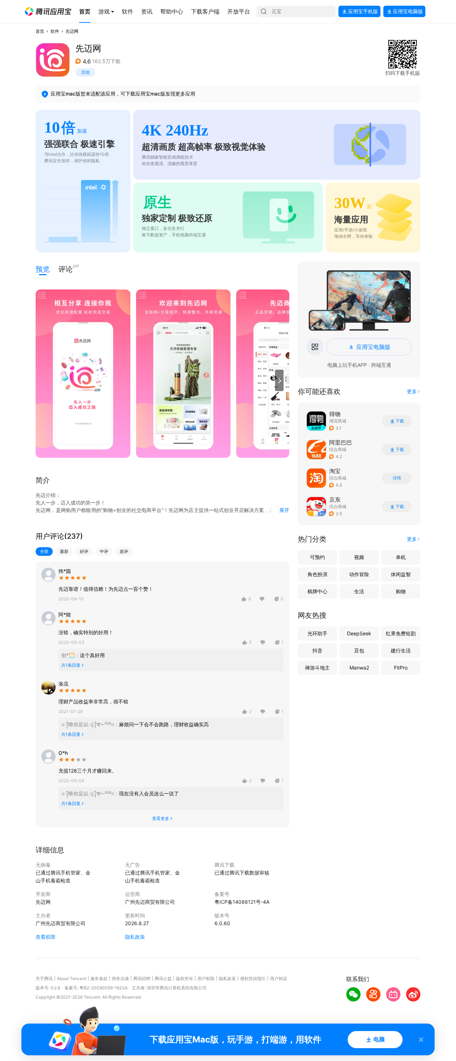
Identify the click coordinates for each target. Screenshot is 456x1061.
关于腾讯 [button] (44, 978)
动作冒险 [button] (359, 574)
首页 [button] (40, 31)
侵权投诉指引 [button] (253, 978)
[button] (48, 11)
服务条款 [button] (99, 978)
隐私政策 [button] (135, 937)
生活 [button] (359, 591)
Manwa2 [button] (359, 668)
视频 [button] (359, 557)
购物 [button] (401, 591)
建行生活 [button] (401, 650)
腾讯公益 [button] (163, 978)
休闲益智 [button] (401, 574)
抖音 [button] (317, 650)
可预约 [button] (317, 557)
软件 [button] (55, 31)
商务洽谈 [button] (120, 978)
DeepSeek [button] (359, 633)
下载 (399, 421)
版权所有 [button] (184, 978)
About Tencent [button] (71, 978)
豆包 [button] (359, 650)
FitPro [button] (401, 668)
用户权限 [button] (205, 978)
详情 (397, 478)
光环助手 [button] (317, 633)
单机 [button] (401, 557)
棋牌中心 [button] (317, 591)
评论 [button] (65, 268)
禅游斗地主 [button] (317, 668)
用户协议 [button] (278, 978)
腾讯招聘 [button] (141, 978)
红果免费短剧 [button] (401, 633)
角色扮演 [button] (317, 574)
